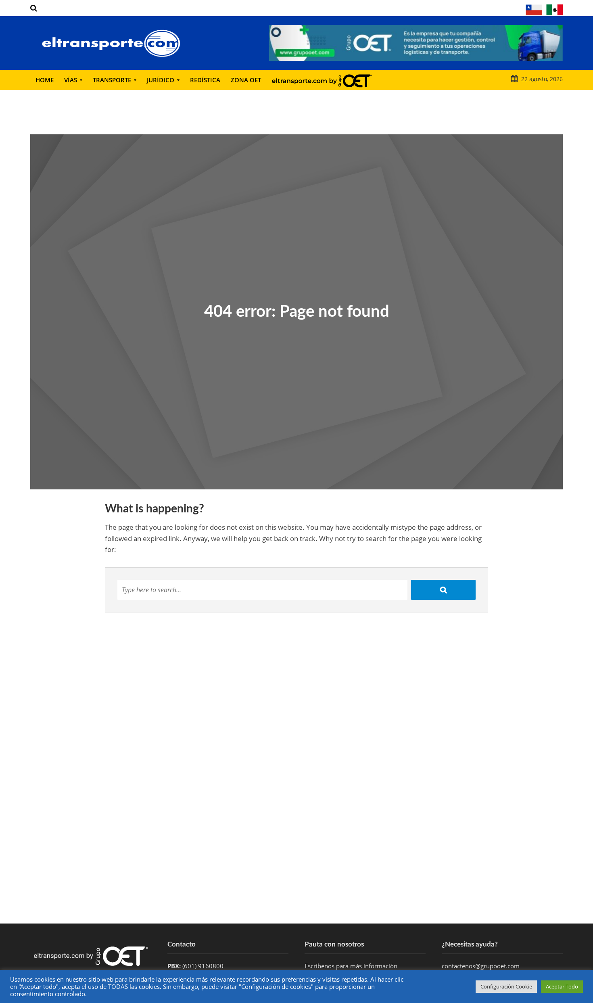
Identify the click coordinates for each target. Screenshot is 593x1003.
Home (44, 80)
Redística (205, 80)
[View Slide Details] (416, 43)
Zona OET (246, 80)
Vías (70, 80)
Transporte (112, 80)
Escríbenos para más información (352, 966)
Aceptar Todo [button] (562, 986)
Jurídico (160, 80)
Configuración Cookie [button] (506, 986)
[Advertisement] (296, 858)
